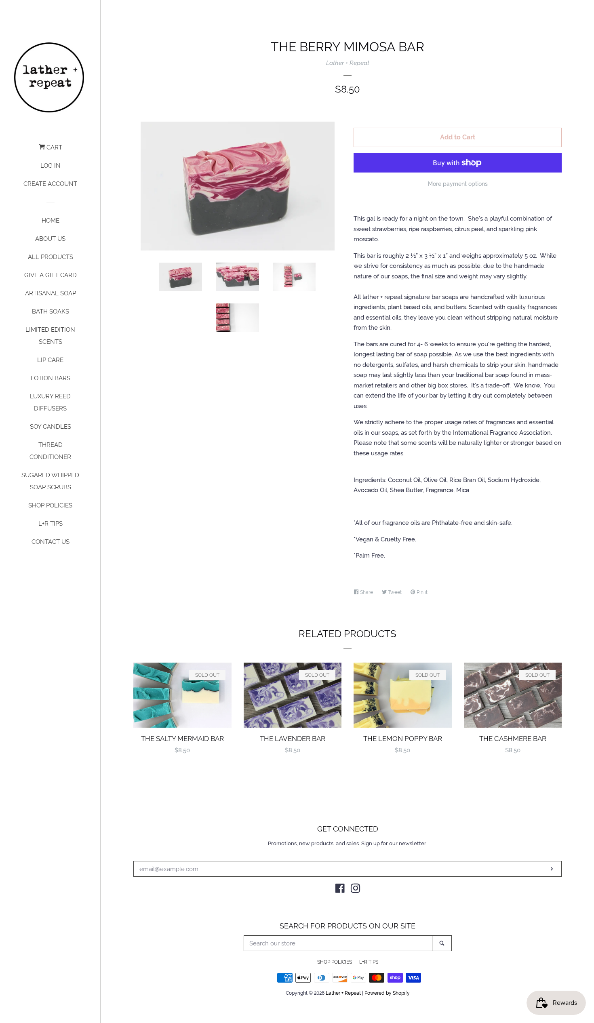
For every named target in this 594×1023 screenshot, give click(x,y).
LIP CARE (50, 360)
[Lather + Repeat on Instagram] (355, 890)
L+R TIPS (50, 523)
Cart (53, 147)
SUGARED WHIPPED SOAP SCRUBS (50, 481)
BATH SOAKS (50, 311)
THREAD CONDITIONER (50, 451)
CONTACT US (51, 541)
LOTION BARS (50, 378)
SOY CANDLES (50, 426)
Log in (50, 165)
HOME (50, 220)
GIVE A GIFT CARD (50, 275)
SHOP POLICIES (50, 505)
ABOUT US (50, 238)
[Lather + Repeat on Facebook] (340, 890)
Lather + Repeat (347, 63)
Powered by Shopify (387, 993)
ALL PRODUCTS (50, 257)
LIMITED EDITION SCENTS (50, 335)
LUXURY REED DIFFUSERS (50, 402)
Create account (50, 183)
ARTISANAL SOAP (50, 293)
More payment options (458, 184)
